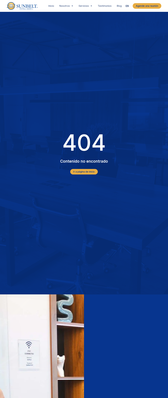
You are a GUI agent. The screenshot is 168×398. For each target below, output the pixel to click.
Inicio (51, 5)
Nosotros (64, 5)
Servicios (84, 5)
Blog (119, 5)
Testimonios (105, 5)
